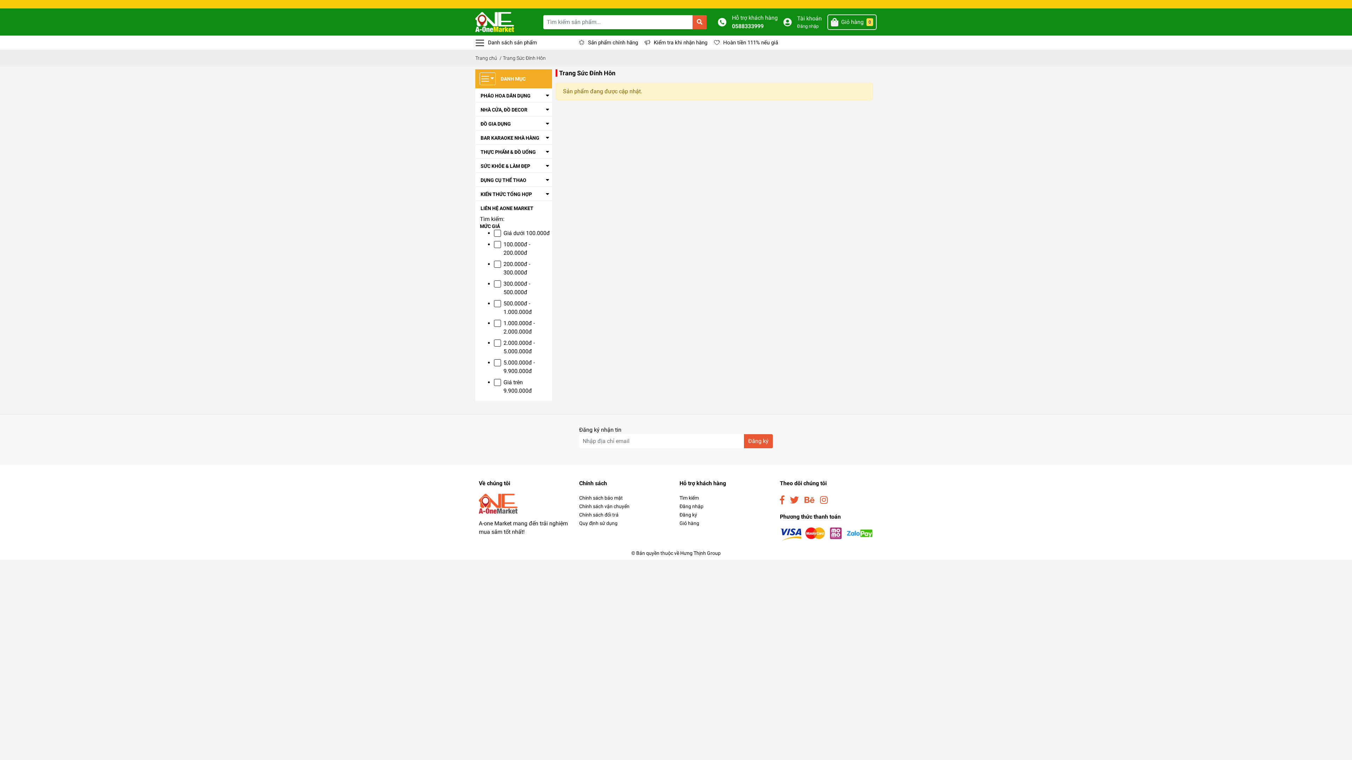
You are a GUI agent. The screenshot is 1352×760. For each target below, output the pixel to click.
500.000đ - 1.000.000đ (517, 307)
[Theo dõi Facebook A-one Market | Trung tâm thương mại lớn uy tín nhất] (782, 500)
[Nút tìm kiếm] (700, 22)
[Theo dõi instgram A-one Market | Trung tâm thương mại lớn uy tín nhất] (824, 500)
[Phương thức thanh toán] (826, 533)
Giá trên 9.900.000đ (517, 386)
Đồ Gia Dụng (496, 124)
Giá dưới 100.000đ (526, 233)
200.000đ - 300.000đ (516, 268)
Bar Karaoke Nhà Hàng (510, 138)
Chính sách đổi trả (599, 515)
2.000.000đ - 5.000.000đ (519, 347)
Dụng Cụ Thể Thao (503, 180)
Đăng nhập (808, 26)
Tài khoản (809, 18)
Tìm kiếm (689, 498)
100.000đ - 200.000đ (516, 248)
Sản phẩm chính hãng (613, 42)
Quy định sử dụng (598, 523)
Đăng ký (758, 441)
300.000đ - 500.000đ (516, 288)
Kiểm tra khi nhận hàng (680, 42)
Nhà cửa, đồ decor (504, 110)
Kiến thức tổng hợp (506, 194)
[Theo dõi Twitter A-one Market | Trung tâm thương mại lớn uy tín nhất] (794, 500)
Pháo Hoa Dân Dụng (506, 96)
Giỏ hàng (689, 523)
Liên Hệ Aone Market (507, 208)
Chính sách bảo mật (601, 498)
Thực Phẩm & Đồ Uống (508, 152)
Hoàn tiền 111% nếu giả (750, 42)
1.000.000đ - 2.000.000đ (519, 327)
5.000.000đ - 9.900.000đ (519, 366)
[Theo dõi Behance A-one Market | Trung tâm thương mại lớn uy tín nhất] (809, 500)
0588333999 (748, 26)
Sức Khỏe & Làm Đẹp (505, 166)
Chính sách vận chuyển (604, 506)
